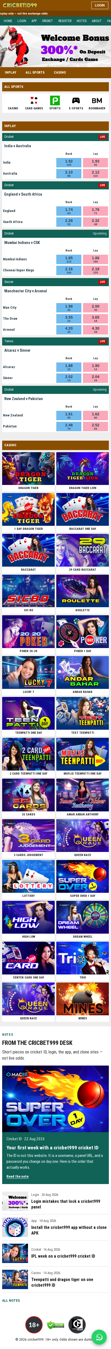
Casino (60, 72)
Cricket (47, 21)
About (97, 21)
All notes (11, 1300)
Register (64, 21)
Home (8, 21)
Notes (81, 21)
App (34, 21)
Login (100, 5)
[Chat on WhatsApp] (99, 1337)
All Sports (35, 72)
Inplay (10, 72)
